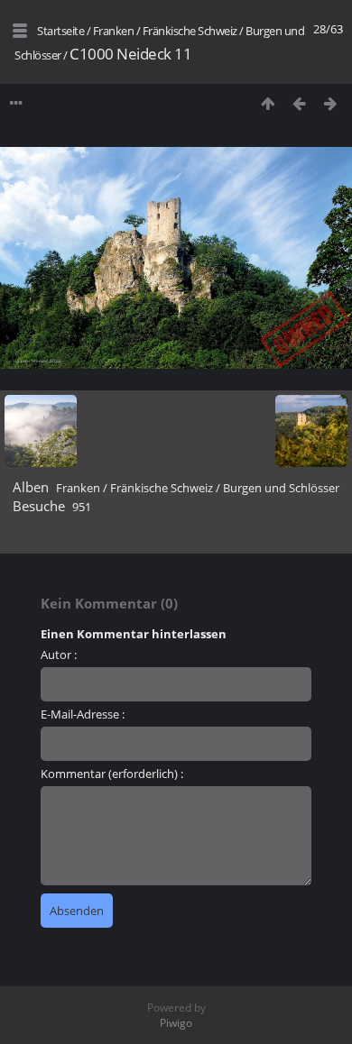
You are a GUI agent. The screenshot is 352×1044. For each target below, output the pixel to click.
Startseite (60, 31)
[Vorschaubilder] (267, 103)
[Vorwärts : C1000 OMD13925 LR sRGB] (331, 103)
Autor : (59, 654)
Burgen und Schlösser (281, 488)
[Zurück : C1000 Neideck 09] (299, 103)
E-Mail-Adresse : (83, 714)
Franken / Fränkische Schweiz (165, 31)
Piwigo (176, 1022)
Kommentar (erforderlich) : (112, 773)
